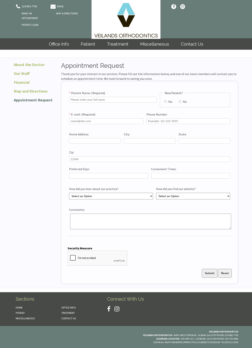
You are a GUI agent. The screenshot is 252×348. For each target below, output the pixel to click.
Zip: (71, 152)
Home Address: (79, 134)
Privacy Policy (191, 342)
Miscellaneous (25, 318)
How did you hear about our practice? (94, 189)
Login (235, 342)
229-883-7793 (29, 6)
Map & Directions (67, 13)
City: (127, 134)
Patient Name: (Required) (87, 93)
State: (183, 134)
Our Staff (22, 73)
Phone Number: (157, 114)
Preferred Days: (79, 169)
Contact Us (68, 318)
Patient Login (30, 25)
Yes (170, 102)
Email (60, 6)
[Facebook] (173, 6)
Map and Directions (31, 91)
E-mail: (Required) (82, 114)
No (184, 102)
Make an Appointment (30, 16)
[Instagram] (182, 6)
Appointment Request (33, 99)
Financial (22, 82)
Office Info (68, 307)
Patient (20, 313)
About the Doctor (29, 64)
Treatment (68, 313)
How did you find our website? (176, 189)
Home (19, 307)
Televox (225, 342)
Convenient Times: (163, 169)
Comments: (77, 210)
